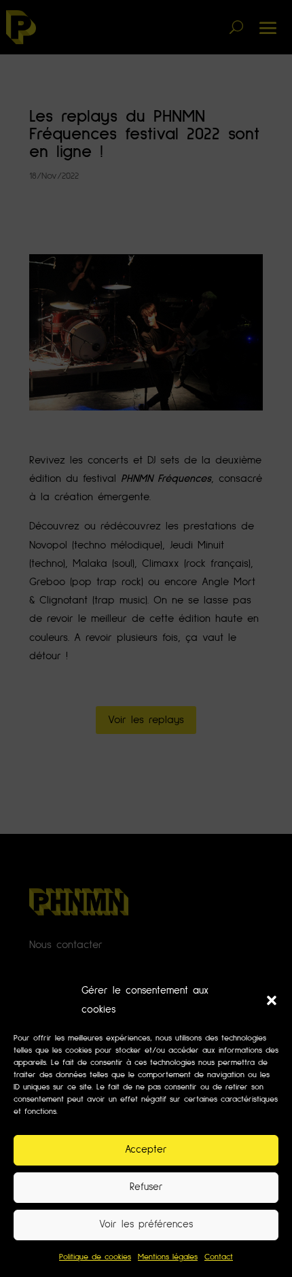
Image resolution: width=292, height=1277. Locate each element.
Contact (218, 1257)
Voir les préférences (146, 1224)
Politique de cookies (95, 1257)
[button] (271, 1000)
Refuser (146, 1187)
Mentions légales (168, 1257)
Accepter (146, 1149)
